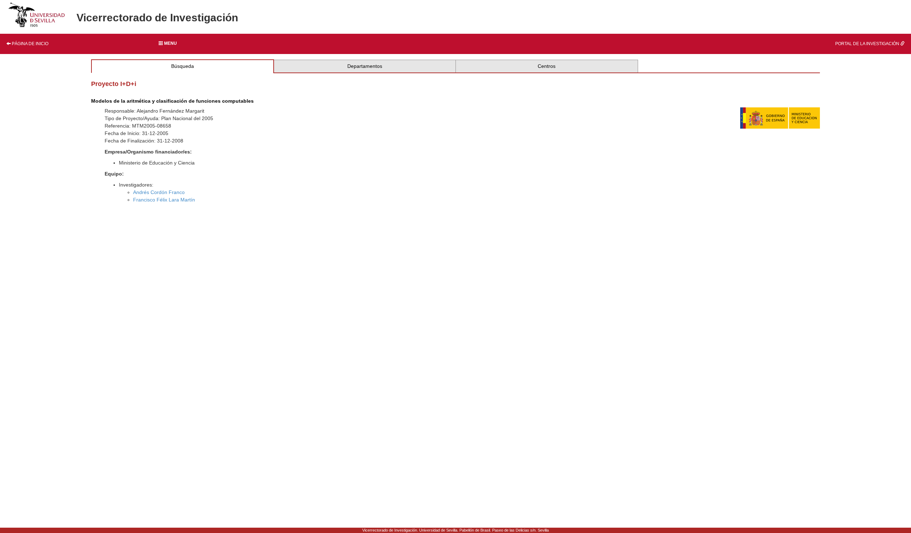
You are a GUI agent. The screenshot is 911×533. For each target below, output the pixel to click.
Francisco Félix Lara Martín (164, 200)
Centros (546, 66)
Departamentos (364, 66)
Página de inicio (29, 43)
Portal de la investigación (867, 43)
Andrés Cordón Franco (159, 192)
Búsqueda (182, 66)
